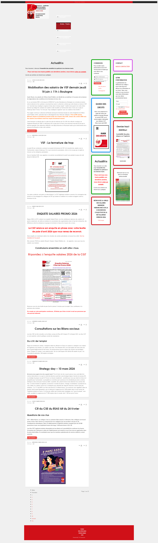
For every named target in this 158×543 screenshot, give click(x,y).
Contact (82, 528)
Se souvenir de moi (99, 81)
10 (32, 516)
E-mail (86, 83)
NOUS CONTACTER (123, 66)
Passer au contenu (80, 2)
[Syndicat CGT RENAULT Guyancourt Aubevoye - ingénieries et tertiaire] (38, 11)
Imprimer (81, 83)
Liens (82, 534)
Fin (32, 521)
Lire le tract (123, 161)
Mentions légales (82, 532)
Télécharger (101, 220)
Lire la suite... (32, 130)
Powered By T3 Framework (79, 537)
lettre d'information (82, 530)
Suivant (34, 518)
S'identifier (97, 83)
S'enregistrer (101, 90)
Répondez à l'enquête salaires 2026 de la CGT (57, 254)
